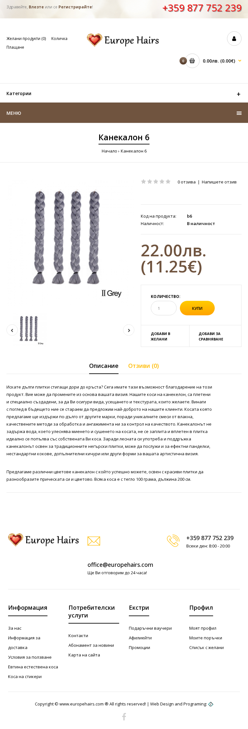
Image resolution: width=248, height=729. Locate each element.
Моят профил (202, 628)
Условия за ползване (30, 657)
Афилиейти (140, 638)
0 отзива (187, 182)
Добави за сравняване (211, 336)
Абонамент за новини (91, 645)
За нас (14, 628)
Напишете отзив (219, 182)
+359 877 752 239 (202, 7)
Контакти (78, 635)
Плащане (15, 47)
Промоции (139, 647)
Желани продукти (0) (26, 38)
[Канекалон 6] (70, 242)
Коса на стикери (25, 676)
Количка (59, 38)
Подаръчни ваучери (150, 628)
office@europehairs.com (120, 564)
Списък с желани (206, 647)
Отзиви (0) (143, 365)
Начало (109, 151)
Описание (104, 365)
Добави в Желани (160, 336)
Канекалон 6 (134, 151)
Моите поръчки (205, 638)
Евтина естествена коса (33, 667)
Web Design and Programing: (178, 704)
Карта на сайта (84, 655)
